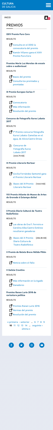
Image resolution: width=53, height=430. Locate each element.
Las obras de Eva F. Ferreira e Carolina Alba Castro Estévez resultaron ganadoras (28, 224)
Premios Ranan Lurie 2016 (26, 306)
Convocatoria (20, 103)
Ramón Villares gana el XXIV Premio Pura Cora (27, 53)
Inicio (7, 17)
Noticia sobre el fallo (23, 263)
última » (26, 329)
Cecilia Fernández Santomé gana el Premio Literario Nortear (29, 174)
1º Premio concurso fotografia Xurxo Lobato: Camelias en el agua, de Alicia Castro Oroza (28, 132)
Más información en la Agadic (28, 281)
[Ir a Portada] (9, 6)
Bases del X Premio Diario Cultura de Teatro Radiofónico (23, 241)
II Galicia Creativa (15, 270)
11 (15, 326)
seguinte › (37, 326)
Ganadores (18, 285)
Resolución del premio (24, 111)
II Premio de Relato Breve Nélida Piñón (26, 252)
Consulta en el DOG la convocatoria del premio (25, 45)
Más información (21, 107)
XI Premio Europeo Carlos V (20, 92)
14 (26, 326)
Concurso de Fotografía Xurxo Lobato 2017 (22, 149)
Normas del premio (23, 310)
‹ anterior (24, 322)
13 (22, 326)
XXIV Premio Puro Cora (18, 34)
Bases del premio (22, 77)
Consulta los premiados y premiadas (26, 81)
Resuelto (11, 39)
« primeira (12, 322)
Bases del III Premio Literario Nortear (23, 185)
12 (18, 326)
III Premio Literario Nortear (20, 163)
